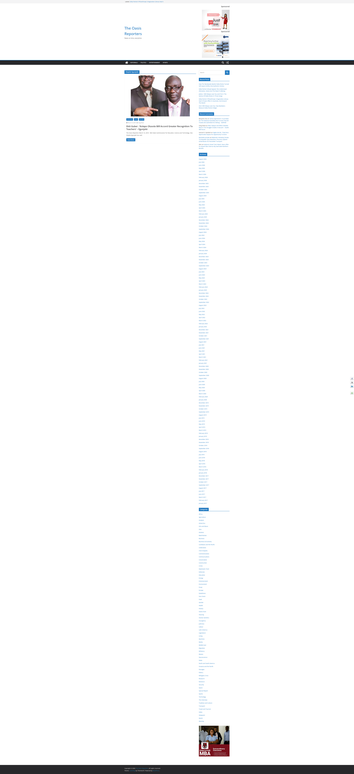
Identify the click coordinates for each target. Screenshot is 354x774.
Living (200, 636)
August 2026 (202, 159)
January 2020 (203, 400)
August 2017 (202, 488)
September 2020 (204, 375)
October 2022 (203, 299)
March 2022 (202, 320)
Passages (201, 669)
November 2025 (204, 186)
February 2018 (203, 470)
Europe (201, 590)
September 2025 (204, 192)
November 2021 (204, 333)
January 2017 (203, 503)
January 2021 (203, 363)
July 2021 (201, 345)
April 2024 (202, 244)
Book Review (202, 535)
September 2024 (204, 229)
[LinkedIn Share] (352, 386)
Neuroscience (203, 657)
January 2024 (203, 253)
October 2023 (203, 263)
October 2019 (203, 409)
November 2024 (204, 223)
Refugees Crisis (203, 675)
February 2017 (203, 500)
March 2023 (202, 284)
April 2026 (202, 171)
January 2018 (203, 473)
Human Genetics (204, 618)
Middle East (202, 645)
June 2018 (202, 457)
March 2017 (202, 497)
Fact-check (202, 596)
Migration (202, 648)
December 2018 (204, 439)
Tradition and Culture (205, 703)
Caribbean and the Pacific (207, 544)
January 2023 (203, 290)
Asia (200, 529)
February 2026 (203, 177)
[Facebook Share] (352, 378)
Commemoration (204, 554)
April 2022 (202, 317)
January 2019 (203, 436)
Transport (202, 706)
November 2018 (204, 442)
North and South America (207, 663)
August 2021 (202, 342)
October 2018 (203, 445)
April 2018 (202, 464)
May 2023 (202, 278)
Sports (165, 62)
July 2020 (201, 381)
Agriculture (202, 517)
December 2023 (204, 256)
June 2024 (202, 238)
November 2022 (204, 296)
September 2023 (204, 266)
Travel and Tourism (205, 709)
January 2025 (203, 217)
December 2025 (204, 183)
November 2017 (204, 479)
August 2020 (202, 378)
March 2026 (202, 174)
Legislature (202, 633)
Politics (143, 62)
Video (200, 712)
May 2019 (202, 424)
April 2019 (202, 427)
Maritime (201, 639)
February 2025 (203, 214)
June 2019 (202, 421)
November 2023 (204, 259)
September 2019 (204, 412)
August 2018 (202, 451)
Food (200, 599)
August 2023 (202, 269)
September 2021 (204, 339)
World (201, 718)
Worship (201, 721)
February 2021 (203, 360)
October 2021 (203, 336)
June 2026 (202, 165)
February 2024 (203, 250)
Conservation (203, 560)
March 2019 (202, 430)
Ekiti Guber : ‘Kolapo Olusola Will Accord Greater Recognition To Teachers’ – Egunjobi (159, 128)
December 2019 (204, 403)
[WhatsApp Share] (352, 393)
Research (202, 678)
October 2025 (203, 189)
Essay (200, 587)
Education (129, 119)
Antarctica (202, 523)
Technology (202, 697)
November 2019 (204, 406)
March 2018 (202, 467)
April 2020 (202, 390)
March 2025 (202, 211)
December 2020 (204, 366)
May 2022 (202, 314)
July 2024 (201, 235)
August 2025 (202, 196)
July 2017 (201, 491)
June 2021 (202, 348)
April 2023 (202, 281)
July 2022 (201, 308)
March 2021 (202, 357)
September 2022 (204, 302)
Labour (201, 627)
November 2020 (204, 369)
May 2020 (202, 387)
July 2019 (201, 418)
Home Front (202, 611)
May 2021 (202, 351)
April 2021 (202, 354)
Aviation (201, 532)
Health (201, 605)
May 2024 (202, 241)
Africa (200, 514)
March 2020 (202, 394)
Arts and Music (203, 526)
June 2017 (202, 494)
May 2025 (202, 205)
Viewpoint (202, 715)
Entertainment (154, 62)
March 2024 (202, 247)
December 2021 (204, 330)
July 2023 (201, 272)
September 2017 (204, 485)
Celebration (202, 547)
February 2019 (203, 433)
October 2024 (203, 226)
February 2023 (203, 287)
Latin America (203, 630)
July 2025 (201, 199)
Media (201, 642)
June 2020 (202, 384)
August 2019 (202, 415)
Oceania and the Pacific (206, 666)
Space (201, 688)
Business (201, 538)
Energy (201, 578)
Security (201, 685)
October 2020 (203, 372)
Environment (203, 584)
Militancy (201, 651)
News (136, 119)
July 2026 (201, 162)
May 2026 (202, 168)
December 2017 (204, 476)
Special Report (203, 691)
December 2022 (204, 293)
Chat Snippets (203, 551)
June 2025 (202, 202)
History (201, 608)
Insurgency (202, 621)
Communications (204, 557)
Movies (201, 654)
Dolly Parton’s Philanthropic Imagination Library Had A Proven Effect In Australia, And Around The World (213, 101)
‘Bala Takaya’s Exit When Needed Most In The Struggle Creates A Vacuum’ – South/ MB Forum (214, 127)
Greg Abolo (141, 123)
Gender (201, 602)
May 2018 (202, 461)
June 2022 (202, 311)
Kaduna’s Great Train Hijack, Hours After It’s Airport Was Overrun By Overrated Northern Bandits (214, 146)
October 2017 (203, 482)
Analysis (201, 520)
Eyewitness (202, 593)
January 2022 (203, 327)
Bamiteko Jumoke (204, 137)
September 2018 (204, 448)
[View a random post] (227, 62)
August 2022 (202, 305)
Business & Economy (205, 541)
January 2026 (203, 180)
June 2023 (202, 275)
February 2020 (203, 397)
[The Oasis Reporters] (126, 62)
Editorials (134, 62)
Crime (201, 566)
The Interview (203, 700)
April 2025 (202, 208)
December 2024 (204, 220)
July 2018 (201, 454)
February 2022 (203, 323)
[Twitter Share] (352, 382)
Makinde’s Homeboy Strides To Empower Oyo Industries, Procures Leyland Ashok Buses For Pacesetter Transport (214, 139)
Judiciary (201, 624)
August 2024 (202, 232)
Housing (201, 615)
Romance (202, 682)
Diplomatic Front (204, 569)
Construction (203, 563)
